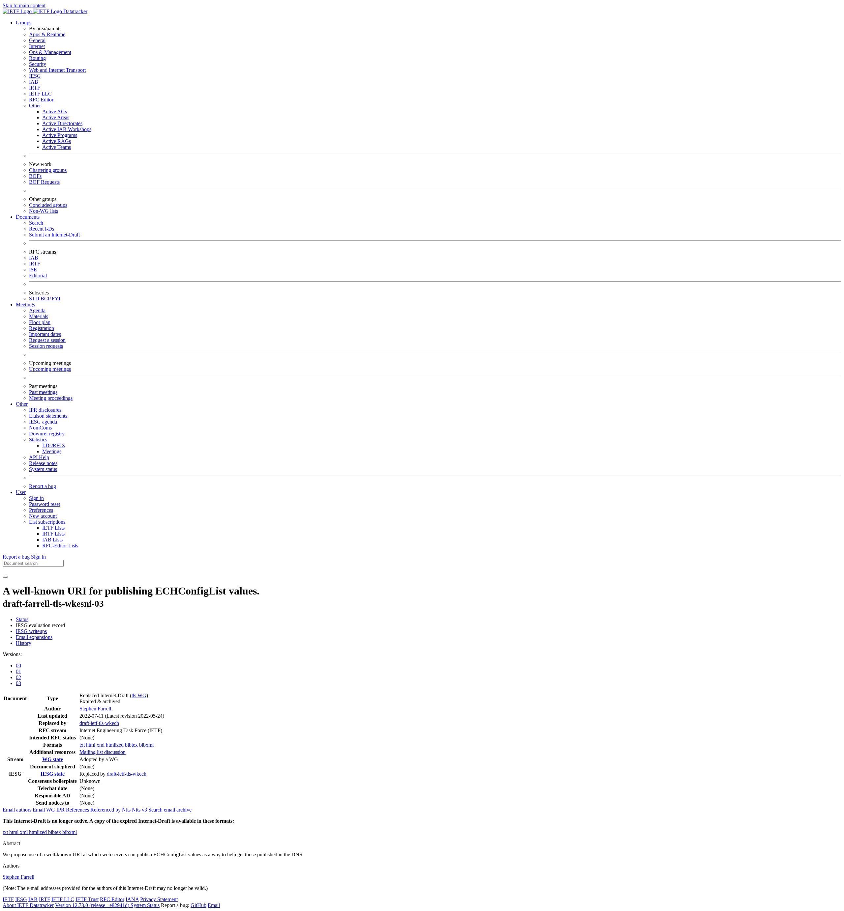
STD (35, 298)
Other (35, 105)
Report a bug (42, 486)
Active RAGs (56, 141)
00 (18, 665)
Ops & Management (50, 52)
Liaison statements (48, 416)
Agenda (37, 310)
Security (37, 64)
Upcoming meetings (50, 369)
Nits (127, 810)
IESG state (53, 774)
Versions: (12, 654)
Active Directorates (62, 123)
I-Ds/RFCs (53, 445)
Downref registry (47, 433)
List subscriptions (47, 522)
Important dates (45, 334)
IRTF (34, 88)
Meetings (51, 451)
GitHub (198, 905)
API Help (39, 457)
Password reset (44, 504)
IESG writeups (31, 631)
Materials (38, 316)
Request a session (47, 340)
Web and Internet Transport (57, 70)
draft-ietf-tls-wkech (99, 723)
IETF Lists (53, 528)
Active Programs (59, 135)
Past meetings (43, 392)
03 (18, 683)
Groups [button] (23, 22)
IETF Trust (87, 899)
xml (101, 745)
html (91, 745)
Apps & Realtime (47, 34)
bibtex (132, 745)
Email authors (18, 810)
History (23, 643)
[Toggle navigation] (5, 577)
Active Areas (55, 117)
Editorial (38, 275)
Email (214, 905)
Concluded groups (48, 205)
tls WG (139, 695)
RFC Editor (41, 99)
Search (36, 223)
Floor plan (39, 322)
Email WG (44, 810)
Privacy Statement (159, 899)
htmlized (115, 745)
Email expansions (34, 637)
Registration (41, 328)
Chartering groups (48, 170)
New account (43, 516)
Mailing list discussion (102, 752)
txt (82, 745)
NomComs (40, 427)
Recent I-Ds (41, 229)
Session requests (46, 346)
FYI (56, 298)
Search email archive (170, 810)
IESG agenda (43, 422)
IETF (8, 899)
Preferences (41, 510)
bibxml (146, 745)
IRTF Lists (53, 534)
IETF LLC (40, 94)
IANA (132, 899)
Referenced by (106, 810)
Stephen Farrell (95, 708)
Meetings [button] (25, 304)
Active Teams (56, 147)
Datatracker (74, 11)
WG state (52, 759)
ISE (33, 269)
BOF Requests (44, 182)
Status (22, 619)
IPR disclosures (45, 410)
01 (18, 671)
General (37, 40)
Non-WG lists (43, 211)
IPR (61, 810)
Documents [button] (28, 217)
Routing (37, 58)
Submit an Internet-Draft (54, 234)
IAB (33, 82)
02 (18, 677)
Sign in (36, 498)
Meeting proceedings (51, 398)
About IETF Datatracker (28, 905)
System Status (145, 905)
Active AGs (54, 111)
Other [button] (22, 404)
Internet (37, 46)
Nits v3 (140, 810)
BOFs (35, 176)
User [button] (21, 492)
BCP (46, 298)
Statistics (38, 439)
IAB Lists (52, 539)
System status (43, 469)
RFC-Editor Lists (60, 545)
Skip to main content (24, 5)
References (78, 810)
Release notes (43, 463)
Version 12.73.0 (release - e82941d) (93, 905)
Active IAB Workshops (66, 129)
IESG (35, 76)
